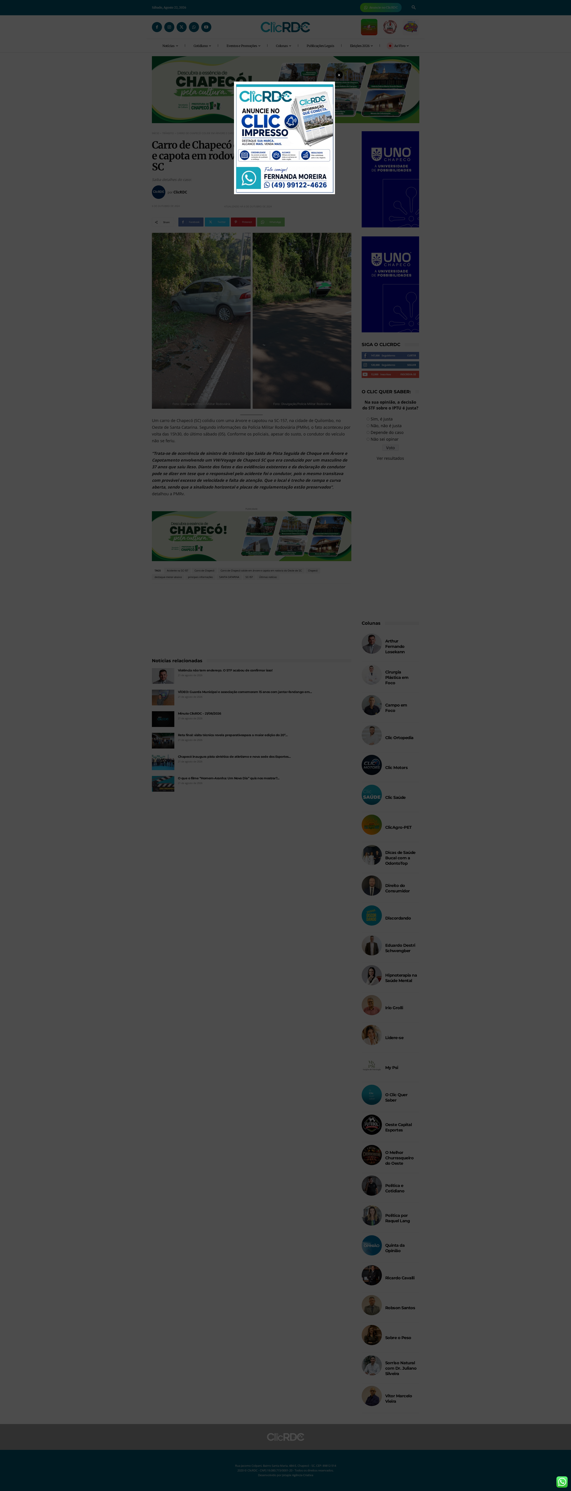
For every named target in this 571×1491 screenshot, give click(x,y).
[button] (339, 74)
